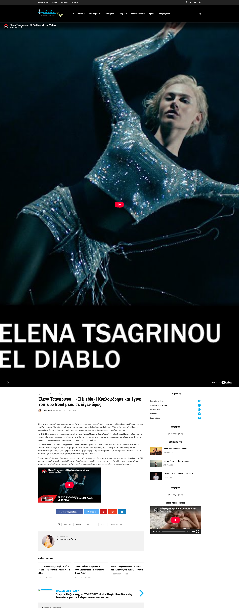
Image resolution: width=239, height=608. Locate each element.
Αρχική (54, 2)
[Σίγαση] (193, 531)
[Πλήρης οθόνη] (197, 531)
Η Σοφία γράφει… (165, 14)
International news (138, 14)
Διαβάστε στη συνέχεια (67, 591)
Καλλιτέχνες (93, 14)
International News (157, 401)
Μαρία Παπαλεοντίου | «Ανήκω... (175, 449)
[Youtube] (195, 2)
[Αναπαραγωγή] (153, 531)
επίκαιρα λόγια (155, 410)
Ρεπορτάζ (74, 2)
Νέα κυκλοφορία (116, 524)
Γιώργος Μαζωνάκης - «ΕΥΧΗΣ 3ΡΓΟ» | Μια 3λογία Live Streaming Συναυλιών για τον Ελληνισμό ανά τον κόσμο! (94, 596)
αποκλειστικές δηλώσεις (159, 405)
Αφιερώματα (109, 14)
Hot (47, 394)
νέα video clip (56, 394)
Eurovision (67, 524)
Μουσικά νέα (78, 14)
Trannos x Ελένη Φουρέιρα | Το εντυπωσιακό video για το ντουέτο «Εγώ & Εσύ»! (89, 569)
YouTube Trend (91, 524)
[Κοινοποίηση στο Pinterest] (103, 511)
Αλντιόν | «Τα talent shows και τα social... (179, 474)
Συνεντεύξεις (64, 2)
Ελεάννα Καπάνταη (49, 410)
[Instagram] (200, 2)
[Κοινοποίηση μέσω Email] (122, 511)
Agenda (151, 14)
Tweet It (93, 512)
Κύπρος (103, 524)
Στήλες (122, 14)
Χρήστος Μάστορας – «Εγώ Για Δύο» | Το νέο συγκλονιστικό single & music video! (54, 569)
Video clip (79, 524)
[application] (175, 520)
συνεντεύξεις (155, 418)
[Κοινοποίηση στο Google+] (112, 511)
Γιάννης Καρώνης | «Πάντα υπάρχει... (177, 461)
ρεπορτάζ (153, 414)
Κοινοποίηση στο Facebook (70, 512)
